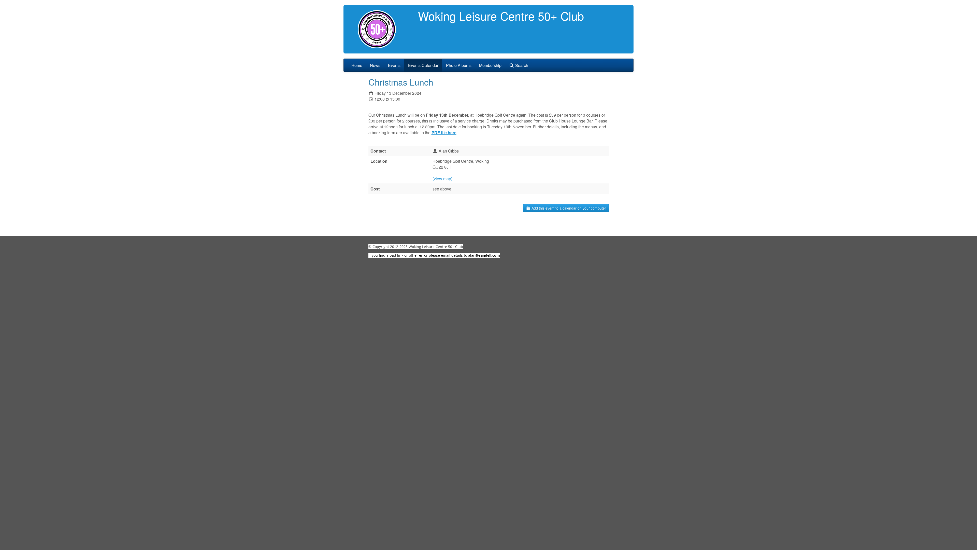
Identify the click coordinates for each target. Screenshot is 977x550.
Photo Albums (458, 65)
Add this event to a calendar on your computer (568, 208)
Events (394, 65)
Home (356, 65)
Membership (490, 65)
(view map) (442, 179)
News (375, 65)
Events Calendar (423, 65)
